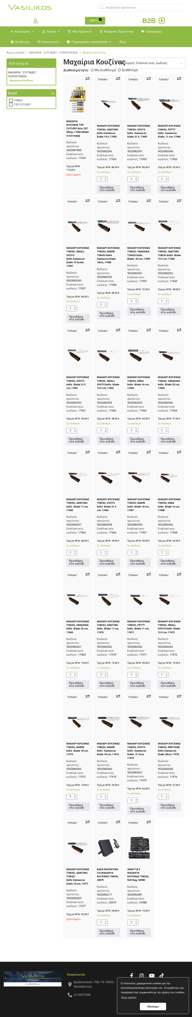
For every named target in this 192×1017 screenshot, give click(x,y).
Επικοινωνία (50, 42)
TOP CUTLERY (22, 104)
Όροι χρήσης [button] (128, 997)
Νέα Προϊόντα (82, 31)
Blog (122, 42)
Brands (51, 31)
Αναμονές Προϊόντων (119, 31)
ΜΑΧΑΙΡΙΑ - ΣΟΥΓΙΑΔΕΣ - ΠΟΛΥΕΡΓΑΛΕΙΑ (53, 52)
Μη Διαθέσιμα (105, 70)
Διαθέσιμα (130, 70)
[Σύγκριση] (88, 79)
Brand (12, 93)
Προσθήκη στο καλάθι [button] (107, 189)
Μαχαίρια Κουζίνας (21, 80)
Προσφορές (154, 31)
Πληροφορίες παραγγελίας (89, 42)
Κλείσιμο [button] (153, 1006)
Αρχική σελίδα (15, 52)
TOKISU (18, 100)
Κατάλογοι (22, 42)
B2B (150, 21)
